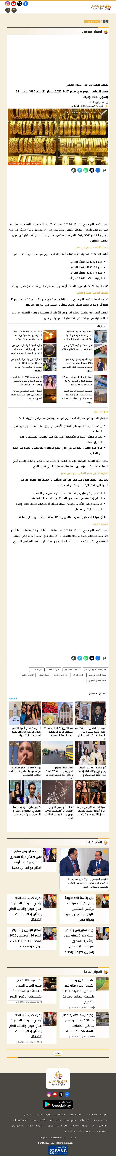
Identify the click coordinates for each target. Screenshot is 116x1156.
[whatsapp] (73, 170)
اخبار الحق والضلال (100, 1126)
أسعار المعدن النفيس (97, 680)
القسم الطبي (60, 1115)
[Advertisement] (58, 59)
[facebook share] (97, 170)
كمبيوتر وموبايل (20, 1120)
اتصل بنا (43, 1138)
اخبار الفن (28, 1115)
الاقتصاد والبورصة (38, 1120)
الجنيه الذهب (77, 675)
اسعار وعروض (91, 21)
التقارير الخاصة (76, 1115)
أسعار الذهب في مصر (97, 675)
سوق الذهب (44, 675)
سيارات (30, 1126)
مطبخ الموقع (70, 1120)
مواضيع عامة (55, 1120)
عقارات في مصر (101, 1131)
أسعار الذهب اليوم (71, 669)
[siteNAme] (101, 7)
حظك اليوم (70, 1131)
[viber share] (79, 170)
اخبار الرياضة (84, 1120)
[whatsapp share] (85, 170)
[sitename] (58, 1078)
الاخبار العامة (91, 1115)
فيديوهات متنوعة (43, 1115)
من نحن (73, 1138)
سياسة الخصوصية (58, 1138)
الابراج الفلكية (84, 1131)
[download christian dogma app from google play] (58, 1104)
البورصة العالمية (60, 675)
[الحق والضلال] (105, 21)
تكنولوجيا (40, 1126)
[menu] (14, 10)
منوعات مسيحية (100, 1120)
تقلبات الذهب (28, 675)
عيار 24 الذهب (37, 669)
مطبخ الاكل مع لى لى (58, 1126)
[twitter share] (91, 170)
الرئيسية (104, 1115)
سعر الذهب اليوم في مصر (95, 669)
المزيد (58, 1053)
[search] (8, 10)
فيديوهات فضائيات (80, 1126)
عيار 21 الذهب (53, 669)
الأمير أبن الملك (97, 102)
